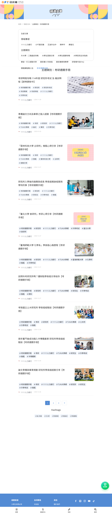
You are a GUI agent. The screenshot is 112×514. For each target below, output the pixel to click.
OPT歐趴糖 (40, 44)
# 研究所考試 (47, 88)
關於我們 (57, 504)
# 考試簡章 (23, 91)
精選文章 (27, 24)
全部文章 (24, 33)
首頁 (19, 24)
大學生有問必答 (16, 504)
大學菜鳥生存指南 (81, 55)
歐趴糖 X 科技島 (46, 62)
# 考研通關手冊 (25, 88)
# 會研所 (22, 231)
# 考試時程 (34, 91)
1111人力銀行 (26, 44)
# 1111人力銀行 (46, 91)
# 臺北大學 (86, 228)
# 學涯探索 (55, 416)
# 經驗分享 (23, 163)
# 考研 (35, 123)
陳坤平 (62, 44)
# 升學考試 (23, 95)
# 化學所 (89, 259)
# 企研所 (56, 159)
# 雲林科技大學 (44, 159)
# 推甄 (34, 159)
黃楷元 (71, 44)
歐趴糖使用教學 (62, 62)
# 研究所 (36, 88)
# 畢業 (41, 127)
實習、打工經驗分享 (29, 62)
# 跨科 (29, 294)
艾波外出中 (52, 44)
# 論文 (34, 127)
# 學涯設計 (64, 416)
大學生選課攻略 (64, 55)
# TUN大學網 (24, 127)
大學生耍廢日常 (48, 55)
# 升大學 (47, 416)
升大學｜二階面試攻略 (29, 55)
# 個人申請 (38, 416)
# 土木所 (82, 322)
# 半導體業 (31, 356)
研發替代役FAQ (78, 62)
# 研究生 (35, 195)
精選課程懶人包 (27, 68)
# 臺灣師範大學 (77, 259)
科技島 (36, 504)
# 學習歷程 (73, 416)
